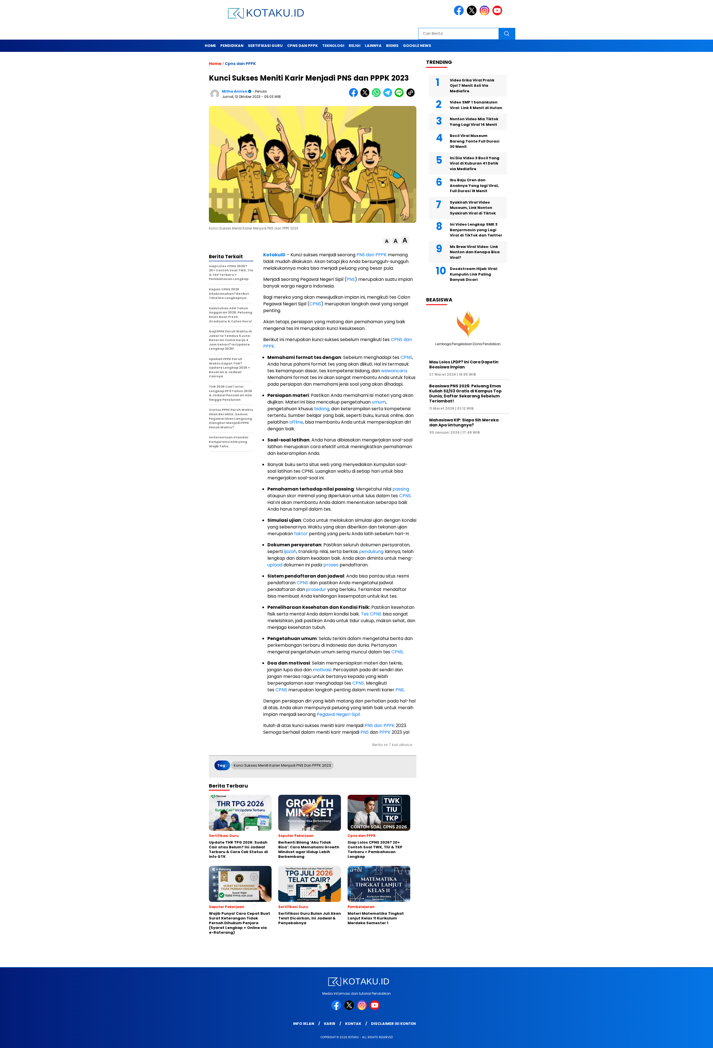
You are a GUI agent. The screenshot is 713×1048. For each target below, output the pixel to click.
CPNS (315, 304)
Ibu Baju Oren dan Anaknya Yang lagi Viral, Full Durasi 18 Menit (474, 185)
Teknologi (333, 45)
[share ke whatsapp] (377, 96)
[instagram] (485, 14)
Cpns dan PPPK (302, 45)
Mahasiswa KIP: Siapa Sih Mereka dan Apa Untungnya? (464, 422)
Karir (329, 1023)
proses (330, 565)
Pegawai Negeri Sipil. (338, 714)
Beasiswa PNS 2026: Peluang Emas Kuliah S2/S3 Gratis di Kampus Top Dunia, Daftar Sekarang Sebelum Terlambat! (465, 393)
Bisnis (392, 45)
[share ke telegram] (389, 96)
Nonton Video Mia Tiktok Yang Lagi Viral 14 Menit (474, 121)
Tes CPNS (371, 614)
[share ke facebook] (354, 96)
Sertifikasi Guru (265, 45)
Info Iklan (303, 1023)
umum (379, 402)
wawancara (394, 371)
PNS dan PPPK (371, 255)
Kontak (353, 1023)
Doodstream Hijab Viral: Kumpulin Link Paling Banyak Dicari (474, 274)
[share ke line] (400, 96)
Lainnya (373, 45)
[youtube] (498, 14)
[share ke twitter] (366, 96)
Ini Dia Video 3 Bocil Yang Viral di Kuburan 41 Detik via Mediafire (474, 163)
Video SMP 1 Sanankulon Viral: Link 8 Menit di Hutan (476, 105)
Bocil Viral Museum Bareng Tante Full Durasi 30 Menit (474, 141)
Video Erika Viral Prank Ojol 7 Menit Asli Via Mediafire (472, 85)
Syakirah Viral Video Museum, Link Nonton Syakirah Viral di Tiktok (473, 207)
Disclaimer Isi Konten (393, 1023)
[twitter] (472, 14)
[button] (386, 241)
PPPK (384, 732)
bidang (321, 408)
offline (296, 422)
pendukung (371, 551)
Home (210, 45)
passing (400, 489)
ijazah (290, 551)
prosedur (316, 589)
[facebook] (460, 14)
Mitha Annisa (234, 91)
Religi (354, 45)
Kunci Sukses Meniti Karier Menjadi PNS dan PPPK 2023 (282, 765)
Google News (417, 45)
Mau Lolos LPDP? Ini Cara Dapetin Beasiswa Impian (464, 364)
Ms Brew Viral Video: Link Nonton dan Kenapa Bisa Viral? (475, 252)
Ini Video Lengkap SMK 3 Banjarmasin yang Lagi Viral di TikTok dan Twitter (476, 230)
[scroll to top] (687, 1039)
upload (274, 565)
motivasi (322, 670)
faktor (301, 533)
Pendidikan (231, 45)
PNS (350, 279)
